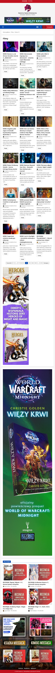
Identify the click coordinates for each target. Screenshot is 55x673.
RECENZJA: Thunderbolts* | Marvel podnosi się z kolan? (44, 238)
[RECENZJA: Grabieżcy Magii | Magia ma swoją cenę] (15, 597)
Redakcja (20, 668)
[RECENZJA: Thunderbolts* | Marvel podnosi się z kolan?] (44, 229)
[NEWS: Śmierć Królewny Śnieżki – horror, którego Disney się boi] (10, 158)
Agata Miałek (7, 610)
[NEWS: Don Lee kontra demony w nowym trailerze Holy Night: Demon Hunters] (27, 121)
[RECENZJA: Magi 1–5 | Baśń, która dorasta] (40, 597)
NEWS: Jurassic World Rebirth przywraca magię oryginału (26, 202)
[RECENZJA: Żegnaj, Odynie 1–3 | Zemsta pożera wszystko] (15, 572)
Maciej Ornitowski (42, 242)
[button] (3, 27)
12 (32, 263)
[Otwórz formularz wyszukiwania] (40, 27)
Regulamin (33, 668)
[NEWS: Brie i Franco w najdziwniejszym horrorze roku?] (44, 83)
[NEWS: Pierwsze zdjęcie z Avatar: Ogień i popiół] (44, 158)
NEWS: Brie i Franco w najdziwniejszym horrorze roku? (44, 92)
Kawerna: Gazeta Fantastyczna (27, 13)
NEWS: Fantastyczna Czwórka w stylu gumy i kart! (10, 202)
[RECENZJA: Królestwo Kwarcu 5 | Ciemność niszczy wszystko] (40, 572)
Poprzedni (9, 263)
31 (41, 263)
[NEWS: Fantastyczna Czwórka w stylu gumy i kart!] (10, 192)
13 (35, 263)
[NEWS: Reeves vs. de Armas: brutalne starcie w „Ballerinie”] (10, 46)
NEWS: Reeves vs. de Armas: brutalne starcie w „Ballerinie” (10, 56)
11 (29, 263)
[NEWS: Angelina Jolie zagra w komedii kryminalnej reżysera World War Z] (10, 121)
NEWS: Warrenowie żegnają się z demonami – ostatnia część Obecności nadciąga (26, 58)
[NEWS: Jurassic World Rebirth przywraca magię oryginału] (27, 192)
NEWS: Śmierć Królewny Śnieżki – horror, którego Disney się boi (10, 167)
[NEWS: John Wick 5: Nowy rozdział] (44, 46)
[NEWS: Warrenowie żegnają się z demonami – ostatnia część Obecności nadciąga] (27, 46)
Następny (46, 263)
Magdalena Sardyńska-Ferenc (11, 59)
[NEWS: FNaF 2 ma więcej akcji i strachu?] (44, 192)
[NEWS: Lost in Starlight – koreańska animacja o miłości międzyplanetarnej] (27, 229)
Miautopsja (32, 586)
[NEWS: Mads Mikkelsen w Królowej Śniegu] (10, 83)
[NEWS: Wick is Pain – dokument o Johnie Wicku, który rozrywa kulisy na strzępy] (44, 121)
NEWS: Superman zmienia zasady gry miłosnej (9, 238)
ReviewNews (27, 671)
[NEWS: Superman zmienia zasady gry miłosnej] (10, 229)
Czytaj (6, 72)
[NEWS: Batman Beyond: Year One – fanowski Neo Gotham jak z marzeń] (27, 158)
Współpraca (27, 668)
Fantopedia (49, 27)
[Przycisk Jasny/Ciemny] (37, 27)
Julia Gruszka (7, 586)
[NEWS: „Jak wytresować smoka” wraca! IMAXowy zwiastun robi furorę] (27, 83)
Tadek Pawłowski (33, 610)
